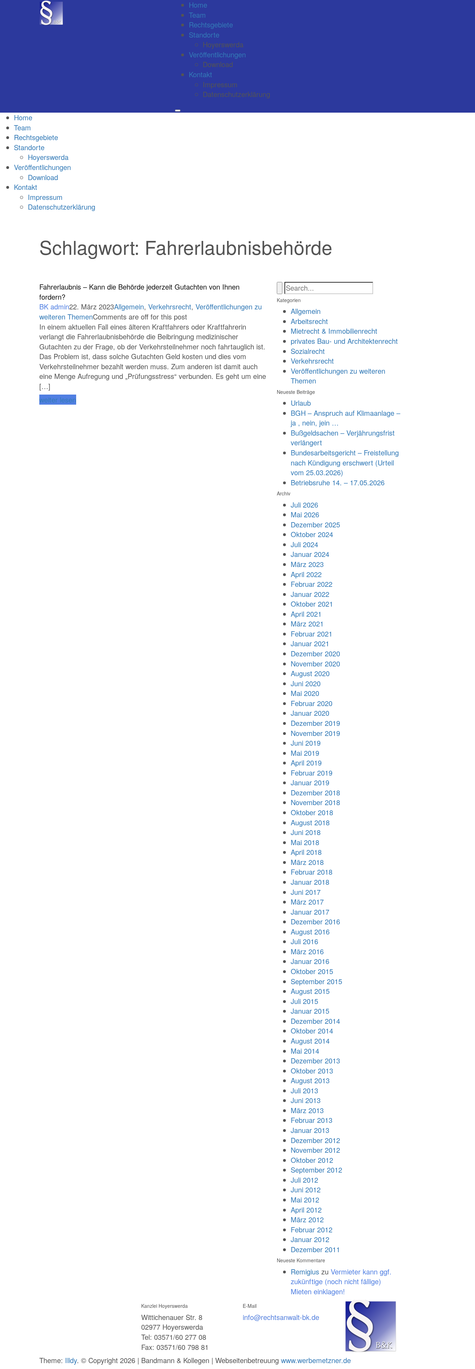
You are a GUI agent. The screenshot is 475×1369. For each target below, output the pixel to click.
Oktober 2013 (312, 1071)
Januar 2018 (310, 882)
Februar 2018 (311, 872)
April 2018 (306, 852)
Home (23, 117)
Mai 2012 (305, 1199)
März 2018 (307, 862)
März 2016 (307, 951)
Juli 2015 (304, 1001)
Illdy (71, 1360)
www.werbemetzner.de (316, 1360)
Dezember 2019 (315, 723)
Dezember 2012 (315, 1140)
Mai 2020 (305, 693)
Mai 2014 (305, 1051)
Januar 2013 (310, 1130)
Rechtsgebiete (211, 24)
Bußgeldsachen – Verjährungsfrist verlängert (343, 438)
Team (197, 15)
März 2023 (307, 564)
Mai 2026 (305, 514)
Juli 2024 (304, 544)
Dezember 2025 (315, 524)
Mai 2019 (305, 753)
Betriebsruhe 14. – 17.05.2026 (338, 482)
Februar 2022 (311, 584)
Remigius (305, 1271)
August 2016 (310, 931)
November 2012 (315, 1150)
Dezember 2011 (315, 1249)
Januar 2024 (310, 554)
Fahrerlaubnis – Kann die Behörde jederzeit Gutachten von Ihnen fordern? (139, 292)
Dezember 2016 (315, 921)
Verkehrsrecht (169, 306)
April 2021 (306, 614)
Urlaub (301, 403)
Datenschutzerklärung (236, 94)
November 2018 (315, 802)
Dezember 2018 (315, 792)
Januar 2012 (310, 1239)
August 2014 (310, 1041)
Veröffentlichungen (217, 54)
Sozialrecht (308, 351)
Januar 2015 (310, 1011)
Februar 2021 (311, 634)
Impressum (220, 84)
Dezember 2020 (315, 653)
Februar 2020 (311, 703)
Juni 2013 (306, 1100)
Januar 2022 (310, 594)
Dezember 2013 (315, 1060)
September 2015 (316, 981)
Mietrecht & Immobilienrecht (334, 331)
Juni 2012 (306, 1189)
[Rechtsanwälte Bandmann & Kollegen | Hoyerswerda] (51, 12)
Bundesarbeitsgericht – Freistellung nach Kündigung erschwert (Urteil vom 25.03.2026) (345, 462)
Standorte (204, 35)
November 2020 (315, 663)
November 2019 (315, 733)
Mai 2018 (305, 842)
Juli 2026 (304, 505)
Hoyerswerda (223, 44)
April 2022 (306, 574)
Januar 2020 (310, 713)
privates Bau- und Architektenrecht (344, 341)
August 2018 (310, 822)
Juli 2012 (304, 1180)
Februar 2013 (311, 1120)
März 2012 (307, 1219)
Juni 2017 (306, 892)
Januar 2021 (310, 643)
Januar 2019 (310, 782)
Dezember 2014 (315, 1021)
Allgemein (129, 306)
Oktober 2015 (312, 971)
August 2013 (310, 1080)
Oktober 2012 (312, 1160)
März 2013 (307, 1110)
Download (218, 64)
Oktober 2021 (312, 604)
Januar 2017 (310, 912)
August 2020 (310, 673)
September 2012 (316, 1170)
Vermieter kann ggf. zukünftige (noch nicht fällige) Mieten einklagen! (341, 1281)
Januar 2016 (310, 961)
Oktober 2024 (312, 534)
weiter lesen (57, 400)
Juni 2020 (306, 683)
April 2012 (306, 1210)
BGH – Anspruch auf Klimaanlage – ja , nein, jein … (345, 418)
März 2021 (307, 623)
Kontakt (200, 74)
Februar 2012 (311, 1229)
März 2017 (307, 902)
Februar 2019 (311, 773)
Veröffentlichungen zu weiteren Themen (338, 376)
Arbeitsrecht (309, 321)
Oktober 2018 (312, 812)
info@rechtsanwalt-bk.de (281, 1317)
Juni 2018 (306, 832)
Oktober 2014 (312, 1031)
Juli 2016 (304, 941)
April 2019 (306, 763)
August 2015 (310, 991)
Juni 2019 (306, 743)
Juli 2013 (304, 1090)
